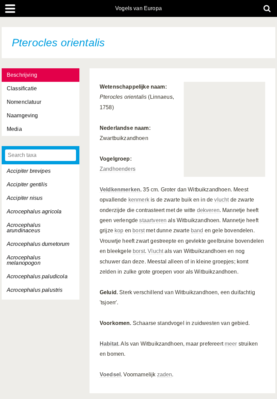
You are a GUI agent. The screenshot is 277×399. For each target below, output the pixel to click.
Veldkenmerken (120, 189)
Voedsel (110, 374)
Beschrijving (22, 75)
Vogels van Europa (138, 8)
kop (119, 230)
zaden (164, 374)
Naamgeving (22, 115)
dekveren (208, 210)
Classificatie (22, 88)
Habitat (109, 344)
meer (231, 344)
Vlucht (155, 251)
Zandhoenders (117, 169)
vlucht (221, 200)
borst (138, 230)
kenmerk (138, 200)
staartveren (153, 220)
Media (14, 129)
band (197, 230)
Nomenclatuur (24, 102)
